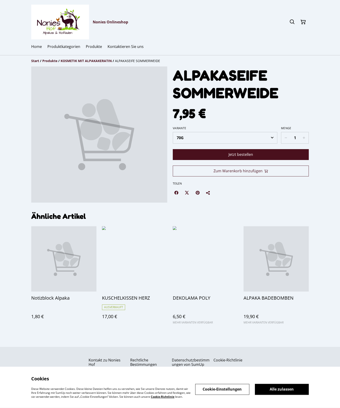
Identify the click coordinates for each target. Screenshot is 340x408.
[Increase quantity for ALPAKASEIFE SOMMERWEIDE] (304, 138)
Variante (179, 128)
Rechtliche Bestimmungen (143, 362)
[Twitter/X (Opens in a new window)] (186, 192)
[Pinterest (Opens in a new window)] (197, 192)
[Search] (292, 22)
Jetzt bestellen (241, 154)
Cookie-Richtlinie (227, 360)
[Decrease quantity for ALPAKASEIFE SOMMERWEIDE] (286, 138)
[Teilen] (208, 192)
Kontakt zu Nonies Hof (105, 362)
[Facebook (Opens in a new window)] (176, 192)
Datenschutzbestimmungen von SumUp (191, 362)
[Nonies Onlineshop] (60, 22)
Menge (286, 128)
